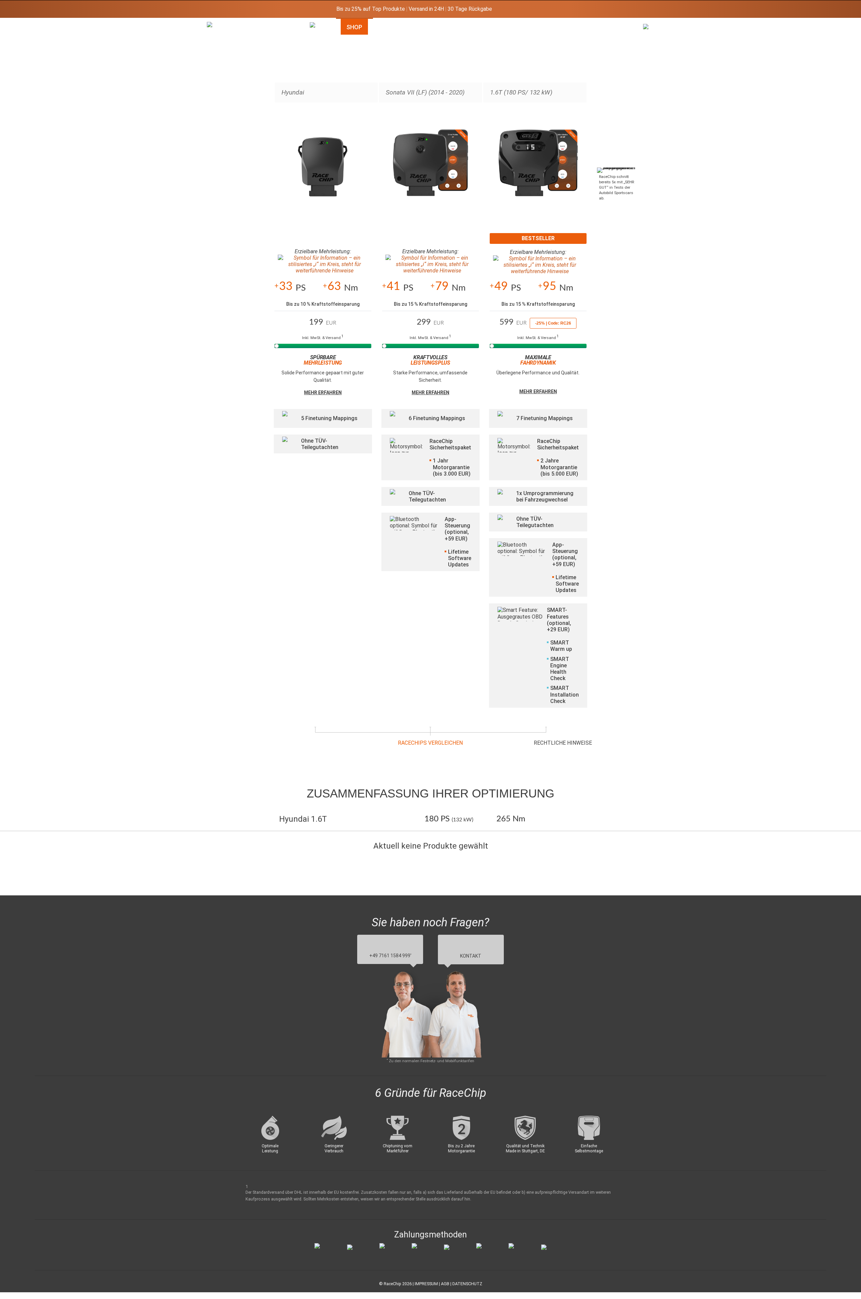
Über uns (606, 27)
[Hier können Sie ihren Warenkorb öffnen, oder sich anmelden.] (650, 69)
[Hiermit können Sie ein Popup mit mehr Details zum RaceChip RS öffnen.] (430, 170)
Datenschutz (467, 1283)
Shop (354, 27)
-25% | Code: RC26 (553, 323)
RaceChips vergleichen (430, 743)
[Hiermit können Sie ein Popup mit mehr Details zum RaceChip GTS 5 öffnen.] (538, 170)
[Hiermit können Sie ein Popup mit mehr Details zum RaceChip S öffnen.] (323, 170)
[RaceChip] (207, 22)
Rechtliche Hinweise (563, 743)
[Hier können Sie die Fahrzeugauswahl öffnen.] (317, 78)
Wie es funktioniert (413, 27)
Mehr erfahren (323, 392)
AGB (445, 1283)
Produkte (480, 27)
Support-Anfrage (544, 27)
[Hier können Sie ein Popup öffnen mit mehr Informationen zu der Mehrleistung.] (322, 264)
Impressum (426, 1283)
